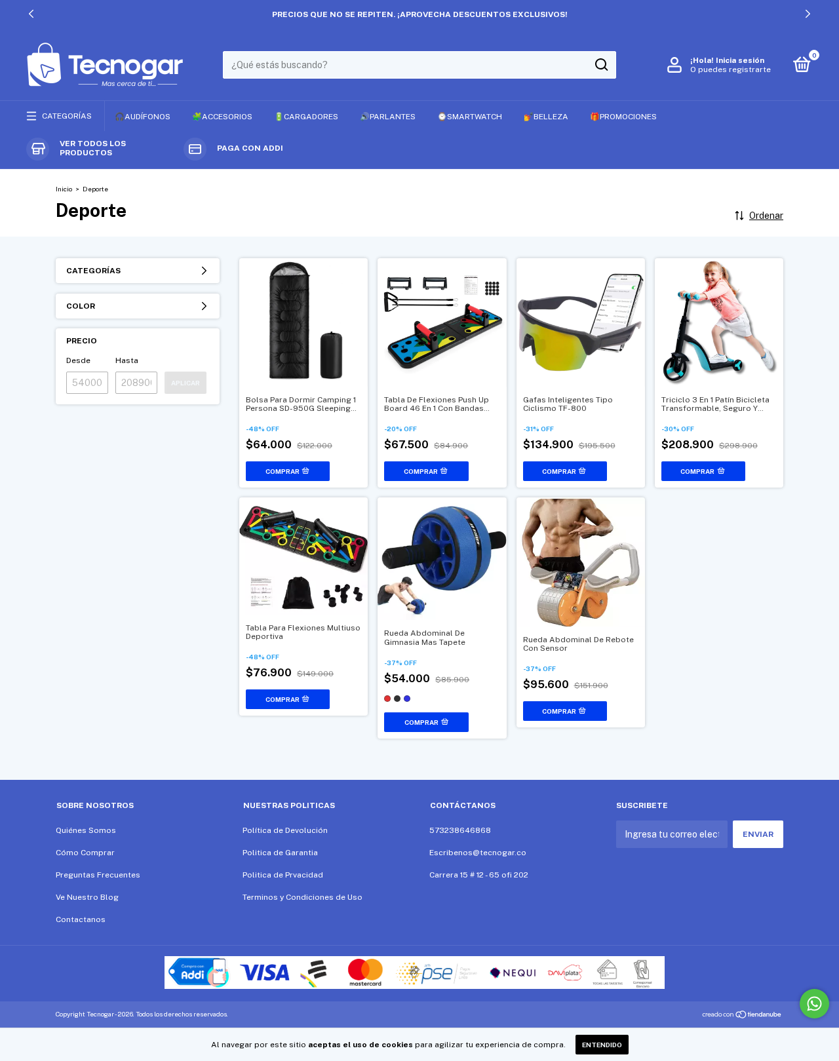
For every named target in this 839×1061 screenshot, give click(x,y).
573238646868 (460, 830)
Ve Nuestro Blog (87, 897)
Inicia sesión (740, 60)
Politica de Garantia (280, 852)
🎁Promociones (623, 116)
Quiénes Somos (86, 830)
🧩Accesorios (222, 116)
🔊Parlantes (388, 116)
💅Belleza (546, 116)
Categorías (67, 116)
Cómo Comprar (85, 852)
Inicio (64, 189)
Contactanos (81, 919)
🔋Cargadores (306, 116)
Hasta (126, 360)
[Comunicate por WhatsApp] (814, 1003)
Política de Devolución (285, 830)
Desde (78, 360)
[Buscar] (601, 65)
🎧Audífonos (142, 116)
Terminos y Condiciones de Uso (302, 897)
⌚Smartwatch (469, 116)
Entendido (602, 1045)
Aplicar (185, 383)
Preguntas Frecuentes (98, 874)
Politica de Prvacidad (283, 874)
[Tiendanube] (742, 1016)
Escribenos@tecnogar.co (477, 852)
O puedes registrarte (730, 69)
